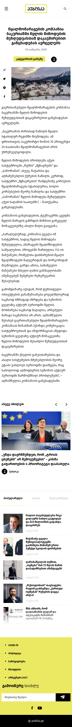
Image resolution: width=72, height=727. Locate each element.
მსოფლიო (14, 669)
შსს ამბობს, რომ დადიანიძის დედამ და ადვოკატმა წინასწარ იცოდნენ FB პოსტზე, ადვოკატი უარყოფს (41, 613)
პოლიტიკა (14, 653)
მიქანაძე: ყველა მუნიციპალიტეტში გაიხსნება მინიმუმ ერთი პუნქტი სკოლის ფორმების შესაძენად (43, 544)
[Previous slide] (56, 404)
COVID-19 (13, 645)
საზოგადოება (16, 661)
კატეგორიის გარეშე (29, 59)
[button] (65, 9)
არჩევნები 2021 (17, 677)
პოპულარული (12, 498)
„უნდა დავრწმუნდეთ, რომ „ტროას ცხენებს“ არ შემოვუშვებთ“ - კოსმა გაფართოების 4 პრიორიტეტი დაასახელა (35, 459)
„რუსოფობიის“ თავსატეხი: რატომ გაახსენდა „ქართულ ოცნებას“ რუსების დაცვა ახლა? (44, 590)
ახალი (36, 498)
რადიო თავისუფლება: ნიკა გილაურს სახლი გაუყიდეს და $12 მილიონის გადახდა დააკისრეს (44, 520)
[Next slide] (66, 404)
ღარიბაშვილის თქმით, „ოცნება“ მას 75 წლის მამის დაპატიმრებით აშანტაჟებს (44, 565)
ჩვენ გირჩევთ (59, 498)
